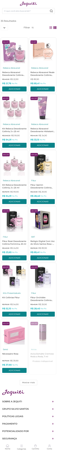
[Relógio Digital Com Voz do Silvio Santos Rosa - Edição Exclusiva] (42, 220)
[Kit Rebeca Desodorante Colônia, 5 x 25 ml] (14, 107)
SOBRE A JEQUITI (12, 401)
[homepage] (28, 4)
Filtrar (27, 27)
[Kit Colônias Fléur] (14, 276)
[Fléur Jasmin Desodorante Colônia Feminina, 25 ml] (42, 164)
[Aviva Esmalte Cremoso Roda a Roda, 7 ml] (42, 332)
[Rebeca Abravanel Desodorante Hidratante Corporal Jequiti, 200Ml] (42, 107)
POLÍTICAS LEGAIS (12, 416)
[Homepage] (13, 393)
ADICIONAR (14, 89)
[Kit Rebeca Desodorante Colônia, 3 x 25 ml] (14, 164)
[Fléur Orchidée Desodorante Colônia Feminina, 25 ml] (42, 276)
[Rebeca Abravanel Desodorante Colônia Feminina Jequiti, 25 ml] (14, 51)
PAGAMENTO (9, 423)
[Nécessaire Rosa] (14, 332)
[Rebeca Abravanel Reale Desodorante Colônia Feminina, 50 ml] (42, 51)
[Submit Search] (51, 11)
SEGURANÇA (9, 438)
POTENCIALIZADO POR (15, 431)
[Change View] (50, 27)
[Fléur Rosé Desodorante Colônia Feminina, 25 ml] (14, 220)
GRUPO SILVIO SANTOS (15, 409)
